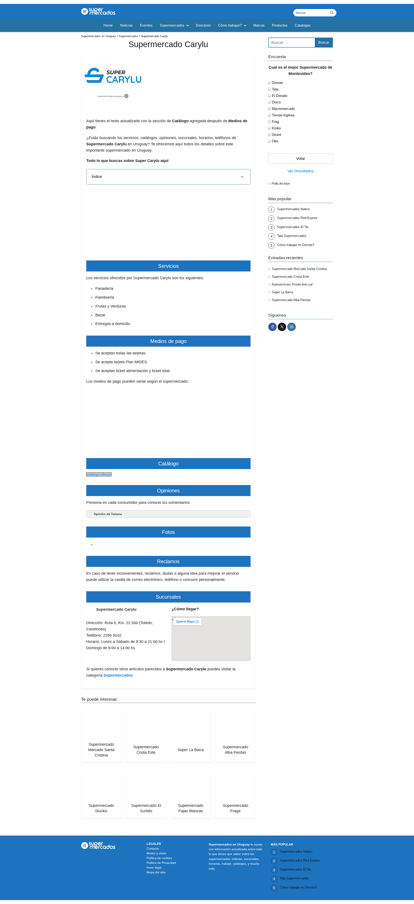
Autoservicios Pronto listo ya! (292, 284)
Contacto (153, 848)
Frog (275, 122)
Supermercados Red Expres (297, 218)
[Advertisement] (168, 131)
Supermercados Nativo (293, 209)
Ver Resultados (300, 171)
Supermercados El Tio (292, 226)
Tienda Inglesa (283, 115)
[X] (282, 327)
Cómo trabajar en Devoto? (295, 244)
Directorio (203, 25)
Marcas (259, 25)
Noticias (126, 25)
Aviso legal (154, 867)
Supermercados (172, 25)
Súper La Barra (282, 292)
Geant (276, 134)
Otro (275, 141)
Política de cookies (159, 858)
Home (108, 25)
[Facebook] (272, 327)
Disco (276, 102)
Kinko (276, 128)
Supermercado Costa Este (290, 276)
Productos (279, 25)
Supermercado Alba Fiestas (291, 299)
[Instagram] (291, 327)
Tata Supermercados (291, 236)
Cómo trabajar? (230, 25)
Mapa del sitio (156, 872)
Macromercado (283, 109)
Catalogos (302, 25)
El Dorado (279, 96)
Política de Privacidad (161, 862)
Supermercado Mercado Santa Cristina (299, 268)
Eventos (146, 25)
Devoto (277, 83)
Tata (275, 89)
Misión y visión (156, 853)
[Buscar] (331, 12)
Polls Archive (281, 183)
